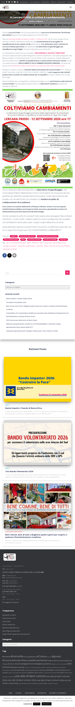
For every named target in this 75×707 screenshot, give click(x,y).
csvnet (56, 670)
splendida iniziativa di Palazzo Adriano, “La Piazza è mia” (27, 39)
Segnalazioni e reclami (9, 615)
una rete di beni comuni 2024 (50, 680)
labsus (41, 243)
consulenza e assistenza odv (52, 667)
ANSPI (29, 243)
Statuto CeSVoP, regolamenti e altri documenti (16, 634)
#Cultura (41, 656)
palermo (31, 672)
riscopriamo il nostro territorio (26, 246)
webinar (56, 683)
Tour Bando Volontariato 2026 (16, 302)
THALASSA (39, 246)
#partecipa (68, 661)
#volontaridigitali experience (40, 664)
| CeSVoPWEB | (45, 2)
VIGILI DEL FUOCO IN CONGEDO (59, 246)
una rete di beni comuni (30, 676)
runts (45, 672)
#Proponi (5, 664)
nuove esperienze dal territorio (20, 672)
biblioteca (14, 667)
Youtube (15, 2)
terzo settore (60, 672)
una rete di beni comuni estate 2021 (28, 683)
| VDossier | (70, 2)
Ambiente (13, 236)
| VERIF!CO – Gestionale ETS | (58, 2)
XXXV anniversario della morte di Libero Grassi (21, 320)
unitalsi (46, 246)
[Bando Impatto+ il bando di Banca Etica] (37, 379)
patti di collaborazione (59, 243)
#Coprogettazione (30, 657)
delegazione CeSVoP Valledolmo (47, 236)
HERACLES (35, 243)
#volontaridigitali (21, 664)
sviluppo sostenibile (50, 239)
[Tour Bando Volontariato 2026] (37, 442)
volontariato (50, 683)
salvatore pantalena (51, 672)
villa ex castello (43, 683)
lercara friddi (48, 243)
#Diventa (49, 657)
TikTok (3, 2)
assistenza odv (55, 664)
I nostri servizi (29, 693)
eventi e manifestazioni (11, 239)
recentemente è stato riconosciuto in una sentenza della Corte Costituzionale (37, 66)
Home (10, 693)
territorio (63, 239)
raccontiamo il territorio (10, 246)
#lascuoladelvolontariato (34, 660)
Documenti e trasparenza (57, 693)
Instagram (12, 2)
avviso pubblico (63, 664)
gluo (6, 672)
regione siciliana (38, 672)
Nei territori (42, 693)
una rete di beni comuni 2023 (21, 680)
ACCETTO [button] (36, 704)
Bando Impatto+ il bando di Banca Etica (19, 298)
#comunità (17, 656)
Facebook (6, 2)
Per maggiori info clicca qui (10, 602)
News (23, 239)
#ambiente (6, 657)
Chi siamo (18, 693)
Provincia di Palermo (34, 239)
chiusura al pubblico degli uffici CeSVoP (35, 667)
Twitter (9, 2)
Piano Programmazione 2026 (11, 631)
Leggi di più (28, 704)
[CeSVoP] (6, 7)
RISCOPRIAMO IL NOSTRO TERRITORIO (50, 53)
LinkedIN (17, 2)
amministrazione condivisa (18, 243)
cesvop (21, 667)
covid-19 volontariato (46, 670)
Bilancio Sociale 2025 (8, 624)
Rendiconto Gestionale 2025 (10, 628)
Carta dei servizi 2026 (8, 618)
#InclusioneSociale (11, 660)
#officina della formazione (56, 660)
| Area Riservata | (24, 2)
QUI (42, 572)
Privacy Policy (6, 621)
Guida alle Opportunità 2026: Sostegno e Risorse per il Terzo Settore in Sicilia (32, 331)
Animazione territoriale (27, 236)
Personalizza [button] (46, 704)
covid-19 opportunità (17, 670)
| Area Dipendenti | (35, 2)
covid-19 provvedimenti (31, 670)
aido (7, 243)
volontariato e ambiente (10, 249)
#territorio (11, 664)
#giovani (56, 656)
